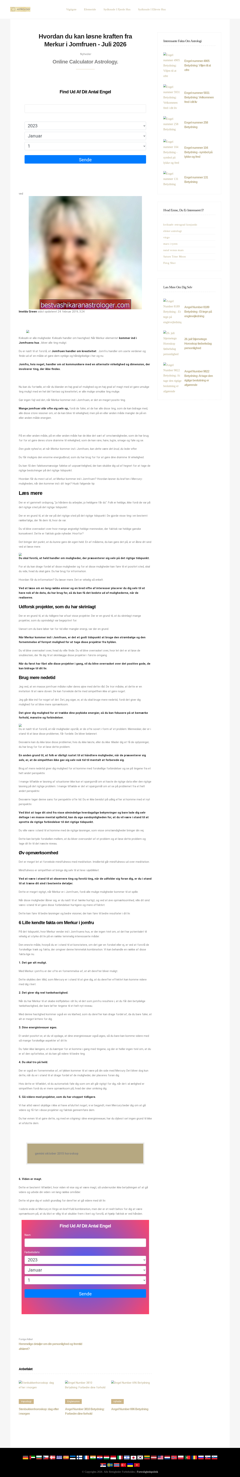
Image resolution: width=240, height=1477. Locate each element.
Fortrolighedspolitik (147, 1471)
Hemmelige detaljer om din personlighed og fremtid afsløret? (50, 1344)
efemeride (90, 9)
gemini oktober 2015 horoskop (56, 1153)
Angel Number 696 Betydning (129, 1409)
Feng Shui (169, 262)
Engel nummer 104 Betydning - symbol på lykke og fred (198, 152)
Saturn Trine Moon (174, 256)
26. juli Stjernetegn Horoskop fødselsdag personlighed (198, 343)
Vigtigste (71, 9)
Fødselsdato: (32, 118)
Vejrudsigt (26, 1401)
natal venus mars (173, 250)
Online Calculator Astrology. (85, 62)
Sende (85, 159)
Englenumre (73, 1401)
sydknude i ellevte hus (152, 9)
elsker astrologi (172, 230)
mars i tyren (170, 243)
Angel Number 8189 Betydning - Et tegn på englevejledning (198, 312)
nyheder (86, 54)
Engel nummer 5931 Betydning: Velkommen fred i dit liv (199, 97)
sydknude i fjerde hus (117, 9)
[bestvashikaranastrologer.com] (20, 9)
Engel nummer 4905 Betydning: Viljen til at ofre (197, 65)
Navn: (28, 100)
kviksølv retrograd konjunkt (180, 224)
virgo (166, 237)
